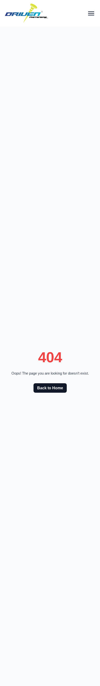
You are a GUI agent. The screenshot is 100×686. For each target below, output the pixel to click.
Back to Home (50, 388)
